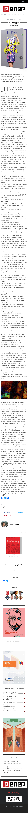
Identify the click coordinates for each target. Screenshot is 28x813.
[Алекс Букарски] (20, 593)
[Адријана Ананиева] (12, 597)
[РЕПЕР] (7, 593)
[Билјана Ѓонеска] (20, 597)
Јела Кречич (15, 25)
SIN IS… (14, 569)
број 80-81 (4, 507)
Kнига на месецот (11, 19)
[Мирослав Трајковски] (16, 597)
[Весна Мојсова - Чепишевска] (12, 593)
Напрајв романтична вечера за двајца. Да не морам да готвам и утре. (9, 706)
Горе (13, 810)
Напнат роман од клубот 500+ (14, 564)
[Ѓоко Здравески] (16, 593)
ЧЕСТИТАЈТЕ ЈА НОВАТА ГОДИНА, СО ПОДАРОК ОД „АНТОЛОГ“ (9, 698)
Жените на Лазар (14, 557)
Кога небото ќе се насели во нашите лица (9, 711)
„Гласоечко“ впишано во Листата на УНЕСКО (9, 693)
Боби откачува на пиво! (9, 702)
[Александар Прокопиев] (7, 597)
